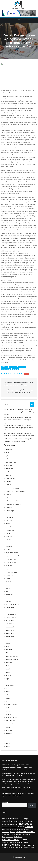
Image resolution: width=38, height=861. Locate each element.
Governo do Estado (11, 614)
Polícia (8, 692)
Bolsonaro (5, 821)
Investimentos (10, 633)
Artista (8, 459)
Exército (8, 591)
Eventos (8, 588)
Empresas (9, 569)
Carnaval (8, 482)
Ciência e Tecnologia (12, 488)
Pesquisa (5, 802)
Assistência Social (11, 462)
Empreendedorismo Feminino (15, 556)
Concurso (9, 514)
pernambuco (10, 839)
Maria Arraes (9, 837)
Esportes (8, 582)
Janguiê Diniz (10, 637)
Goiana (28, 829)
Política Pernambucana (8, 842)
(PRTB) (3, 819)
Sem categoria (10, 721)
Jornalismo (9, 640)
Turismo (8, 737)
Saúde (7, 708)
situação (15, 369)
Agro (7, 456)
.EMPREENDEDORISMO (12, 819)
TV (6, 740)
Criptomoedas (10, 530)
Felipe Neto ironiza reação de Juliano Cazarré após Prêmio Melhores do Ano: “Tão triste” (20, 391)
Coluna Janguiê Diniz (12, 501)
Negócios (8, 679)
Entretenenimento (11, 572)
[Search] (32, 404)
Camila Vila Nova (11, 478)
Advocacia (9, 449)
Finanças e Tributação (12, 604)
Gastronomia (10, 608)
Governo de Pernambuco (17, 367)
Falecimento (9, 595)
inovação (12, 834)
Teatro (8, 727)
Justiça (8, 643)
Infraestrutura (10, 624)
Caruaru (21, 821)
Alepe (26, 819)
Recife (7, 701)
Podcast (8, 688)
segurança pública (29, 847)
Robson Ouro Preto (27, 845)
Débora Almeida (6, 827)
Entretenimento (10, 575)
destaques (25, 824)
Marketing (9, 650)
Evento (8, 585)
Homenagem (10, 620)
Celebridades (10, 485)
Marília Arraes (18, 837)
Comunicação (10, 511)
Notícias (8, 682)
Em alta (8, 549)
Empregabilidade (11, 562)
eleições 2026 (7, 829)
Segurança (9, 714)
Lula (3, 837)
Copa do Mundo (29, 821)
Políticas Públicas (19, 842)
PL (20, 840)
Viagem (8, 746)
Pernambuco (10, 685)
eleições (29, 826)
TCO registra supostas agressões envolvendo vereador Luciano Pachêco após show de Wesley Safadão (19, 412)
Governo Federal (11, 617)
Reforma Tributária (11, 704)
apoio (30, 819)
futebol (15, 829)
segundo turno (18, 847)
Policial (8, 698)
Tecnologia (9, 730)
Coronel (4, 824)
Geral (7, 611)
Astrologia (9, 465)
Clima (7, 498)
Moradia (8, 669)
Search (32, 805)
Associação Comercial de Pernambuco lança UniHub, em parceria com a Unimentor (18, 384)
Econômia (9, 543)
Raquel (26, 842)
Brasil (7, 472)
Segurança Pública (11, 717)
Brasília (16, 821)
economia (14, 827)
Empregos (9, 566)
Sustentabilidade (11, 724)
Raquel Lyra (8, 845)
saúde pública (10, 847)
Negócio (8, 675)
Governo (12, 832)
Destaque (9, 536)
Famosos (8, 598)
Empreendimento (11, 559)
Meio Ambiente (10, 653)
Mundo (8, 672)
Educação (9, 546)
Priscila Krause (6, 369)
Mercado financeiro (12, 656)
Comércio (9, 507)
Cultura (8, 533)
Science (8, 711)
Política (26, 374)
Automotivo (9, 469)
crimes (8, 524)
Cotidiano (9, 520)
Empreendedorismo (12, 553)
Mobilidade (9, 662)
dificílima (4, 367)
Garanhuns (22, 829)
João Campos (27, 834)
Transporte (9, 734)
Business (8, 475)
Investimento (10, 630)
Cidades (8, 494)
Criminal (8, 527)
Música (8, 646)
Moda (7, 666)
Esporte (8, 578)
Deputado (15, 824)
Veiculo (8, 743)
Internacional (10, 627)
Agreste (8, 452)
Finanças (8, 601)
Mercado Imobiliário (12, 659)
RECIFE (17, 845)
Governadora (5, 832)
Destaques (9, 540)
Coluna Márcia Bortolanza (13, 504)
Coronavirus (9, 517)
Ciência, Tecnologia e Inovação (15, 491)
